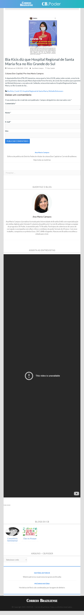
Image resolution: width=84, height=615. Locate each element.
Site (6, 131)
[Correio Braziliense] (28, 4)
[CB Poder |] (50, 4)
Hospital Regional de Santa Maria (35, 91)
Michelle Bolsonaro (56, 91)
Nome (8, 113)
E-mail (8, 122)
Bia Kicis (10, 91)
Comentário (10, 103)
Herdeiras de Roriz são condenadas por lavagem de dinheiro (42, 587)
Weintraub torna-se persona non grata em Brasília (42, 577)
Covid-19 (18, 91)
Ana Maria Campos (38, 68)
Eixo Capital (51, 68)
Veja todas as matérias (42, 160)
